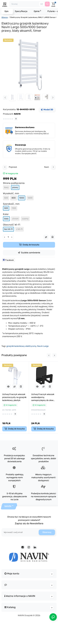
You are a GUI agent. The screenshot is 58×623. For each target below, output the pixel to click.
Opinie (37, 11)
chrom (15, 218)
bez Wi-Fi (8, 229)
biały (6, 218)
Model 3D (48, 109)
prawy (15, 187)
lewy (6, 187)
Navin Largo (43, 346)
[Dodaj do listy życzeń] (20, 386)
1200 (30, 198)
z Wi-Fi (19, 229)
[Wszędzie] (41, 4)
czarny (25, 218)
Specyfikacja (21, 11)
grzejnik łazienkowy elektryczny (21, 346)
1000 (21, 198)
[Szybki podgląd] (8, 386)
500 (6, 198)
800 (14, 198)
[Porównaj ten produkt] (14, 386)
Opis (6, 11)
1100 (14, 208)
